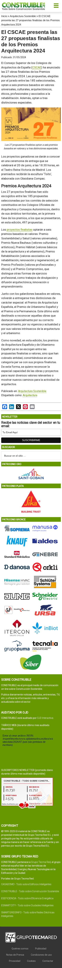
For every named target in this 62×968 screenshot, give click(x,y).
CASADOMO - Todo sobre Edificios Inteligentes (26, 884)
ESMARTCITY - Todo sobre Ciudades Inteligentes (27, 905)
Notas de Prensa (15, 954)
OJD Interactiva (45, 718)
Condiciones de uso (41, 954)
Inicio (4, 16)
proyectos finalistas (19, 229)
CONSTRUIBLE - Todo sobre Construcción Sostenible (30, 891)
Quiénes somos (20, 948)
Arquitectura (30, 395)
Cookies (31, 961)
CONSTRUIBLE (23, 6)
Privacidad (14, 961)
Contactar (47, 961)
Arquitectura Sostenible (23, 16)
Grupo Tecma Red (41, 862)
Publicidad (40, 948)
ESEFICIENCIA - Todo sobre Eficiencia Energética (27, 898)
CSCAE (36, 67)
